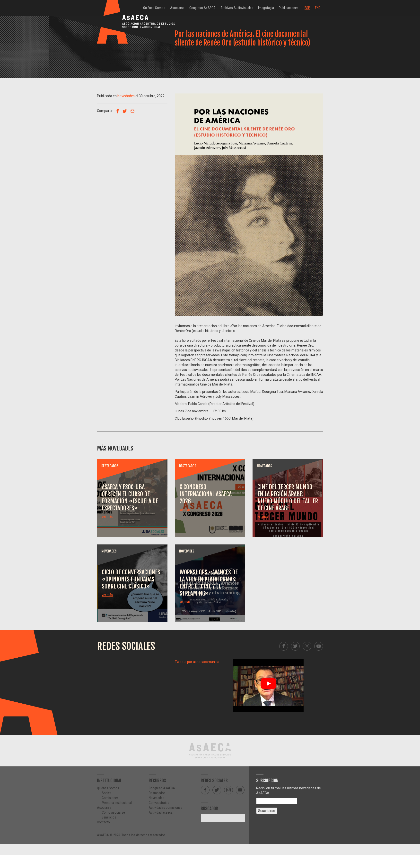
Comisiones (110, 798)
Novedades (126, 96)
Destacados (157, 793)
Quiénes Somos (154, 8)
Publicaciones (288, 8)
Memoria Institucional (117, 803)
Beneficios (109, 817)
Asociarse (177, 8)
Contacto (103, 822)
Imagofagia (266, 8)
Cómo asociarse (113, 812)
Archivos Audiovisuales (236, 8)
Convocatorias (159, 803)
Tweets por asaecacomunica (197, 662)
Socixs (106, 793)
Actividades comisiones (165, 807)
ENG (318, 8)
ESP (307, 8)
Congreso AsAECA (202, 8)
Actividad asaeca (161, 812)
